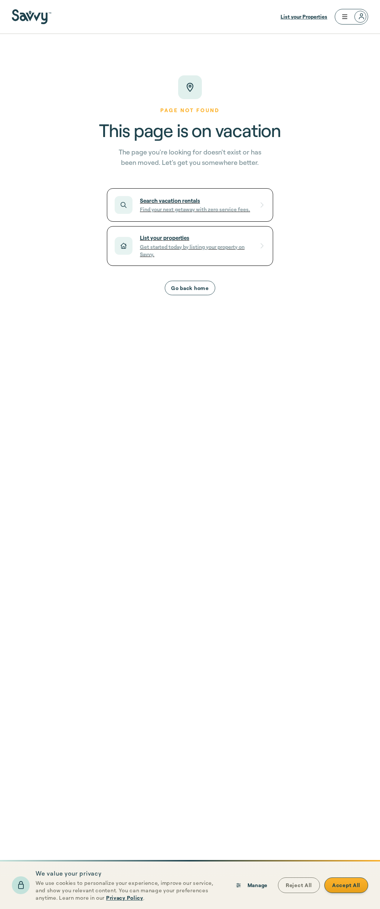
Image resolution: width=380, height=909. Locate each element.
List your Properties (304, 16)
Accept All (346, 885)
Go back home (190, 288)
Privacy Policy (124, 898)
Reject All (299, 885)
